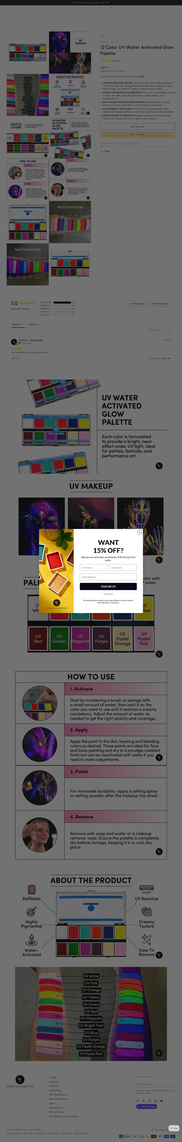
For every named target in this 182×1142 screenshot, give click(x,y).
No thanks (108, 594)
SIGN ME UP (108, 586)
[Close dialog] (139, 532)
